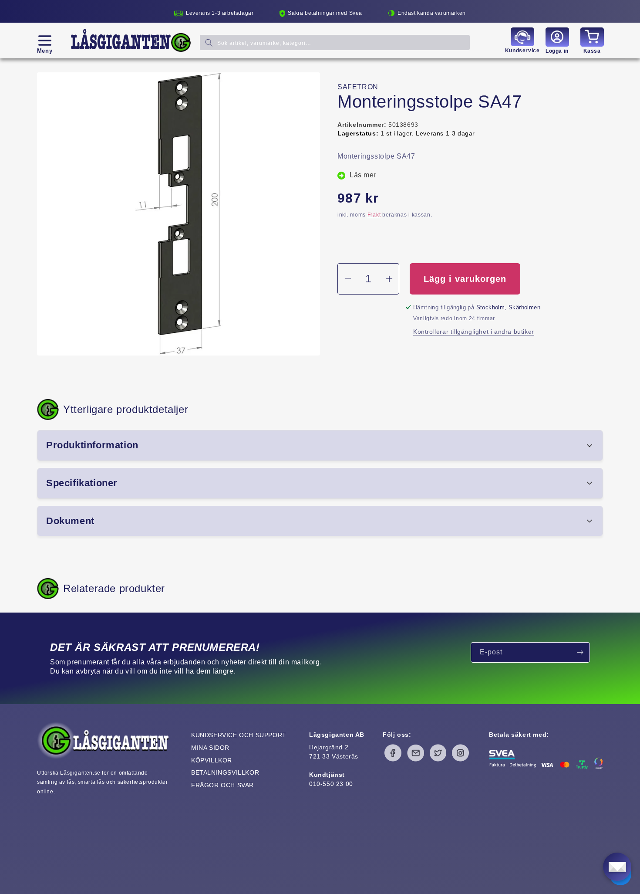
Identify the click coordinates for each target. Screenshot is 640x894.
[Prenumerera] (579, 652)
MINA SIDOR (210, 747)
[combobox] (335, 42)
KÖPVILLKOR (211, 760)
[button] (45, 40)
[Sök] (209, 42)
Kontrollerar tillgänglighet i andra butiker (473, 331)
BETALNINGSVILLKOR (225, 772)
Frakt (374, 215)
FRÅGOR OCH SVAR (222, 785)
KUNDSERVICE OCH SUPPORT (238, 734)
